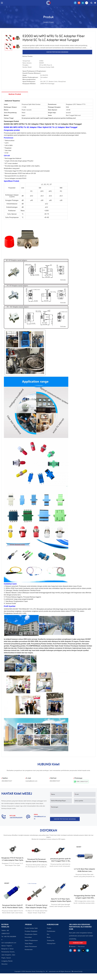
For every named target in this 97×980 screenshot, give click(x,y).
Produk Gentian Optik (31, 928)
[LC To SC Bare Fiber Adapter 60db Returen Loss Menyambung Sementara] (85, 855)
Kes (48, 934)
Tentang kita (50, 940)
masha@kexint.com (31, 781)
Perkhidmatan (51, 931)
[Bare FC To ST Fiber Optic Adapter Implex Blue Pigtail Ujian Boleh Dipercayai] (60, 888)
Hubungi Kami (51, 943)
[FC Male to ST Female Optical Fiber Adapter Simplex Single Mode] (36, 891)
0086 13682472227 (82, 781)
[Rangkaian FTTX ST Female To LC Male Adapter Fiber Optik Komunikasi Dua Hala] (12, 849)
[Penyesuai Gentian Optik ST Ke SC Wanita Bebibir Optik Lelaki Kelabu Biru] (12, 891)
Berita (48, 937)
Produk (51, 22)
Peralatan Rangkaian (31, 931)
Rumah (45, 22)
